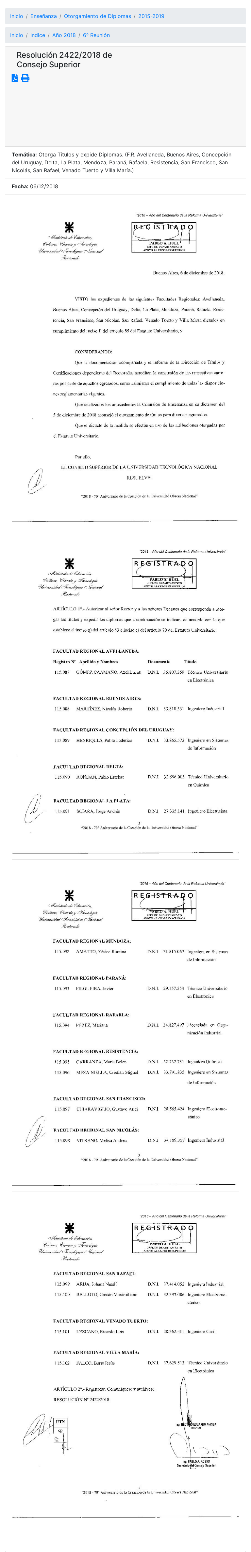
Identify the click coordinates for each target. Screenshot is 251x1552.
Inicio (16, 16)
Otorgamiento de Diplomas (97, 16)
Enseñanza (43, 16)
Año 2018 (64, 35)
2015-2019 (151, 16)
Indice (37, 35)
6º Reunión (96, 35)
